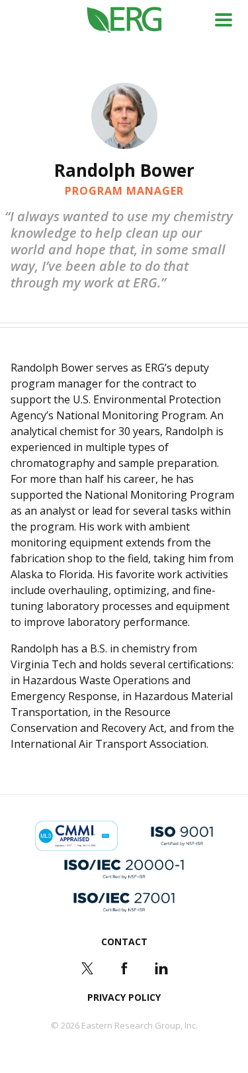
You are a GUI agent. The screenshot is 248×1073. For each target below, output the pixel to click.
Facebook (124, 968)
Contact (124, 941)
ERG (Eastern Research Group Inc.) (124, 20)
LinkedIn (161, 968)
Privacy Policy (124, 997)
